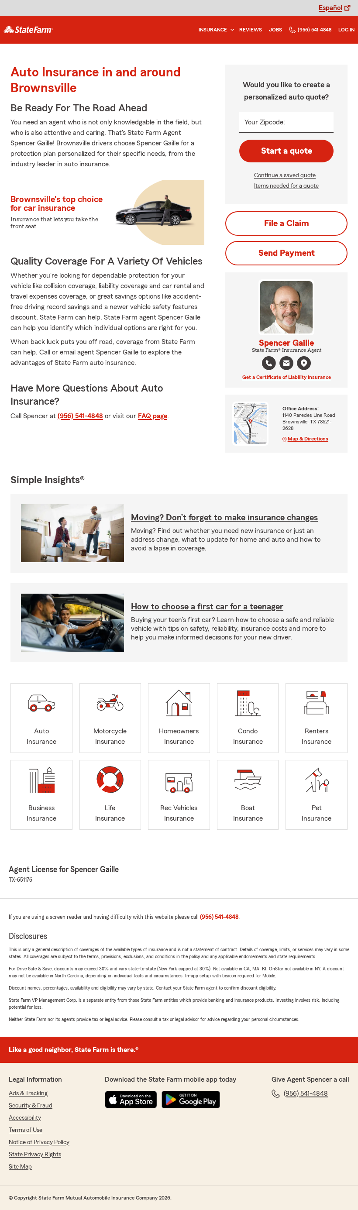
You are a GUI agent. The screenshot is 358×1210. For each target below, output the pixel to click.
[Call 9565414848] (269, 363)
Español (330, 7)
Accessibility (25, 1118)
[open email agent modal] (286, 364)
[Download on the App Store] (131, 1099)
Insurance (213, 29)
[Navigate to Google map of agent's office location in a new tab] (304, 363)
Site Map (20, 1167)
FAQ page (152, 415)
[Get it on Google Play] (191, 1099)
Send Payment (286, 253)
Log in (346, 29)
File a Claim (286, 223)
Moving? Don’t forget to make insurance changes (224, 517)
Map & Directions (308, 438)
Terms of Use (25, 1130)
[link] (28, 30)
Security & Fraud (30, 1106)
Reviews (250, 29)
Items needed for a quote (286, 186)
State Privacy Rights (35, 1155)
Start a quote (286, 151)
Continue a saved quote (285, 175)
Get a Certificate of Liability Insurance (286, 377)
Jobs (275, 29)
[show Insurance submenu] (230, 30)
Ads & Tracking (28, 1093)
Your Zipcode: (264, 122)
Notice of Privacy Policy (39, 1142)
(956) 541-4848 (314, 29)
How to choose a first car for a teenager (207, 606)
